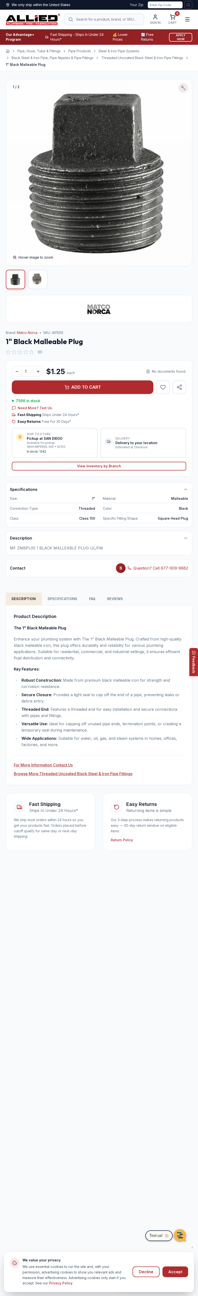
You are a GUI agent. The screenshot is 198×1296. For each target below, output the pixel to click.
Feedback (194, 664)
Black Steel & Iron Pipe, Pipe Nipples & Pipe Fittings (52, 58)
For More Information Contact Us (43, 765)
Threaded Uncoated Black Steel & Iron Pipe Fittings (142, 58)
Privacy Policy (60, 1283)
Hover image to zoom (36, 257)
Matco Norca (27, 333)
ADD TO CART (86, 387)
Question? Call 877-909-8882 (160, 568)
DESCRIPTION (24, 599)
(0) (40, 352)
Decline (146, 1271)
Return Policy (122, 840)
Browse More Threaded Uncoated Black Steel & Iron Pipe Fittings (73, 773)
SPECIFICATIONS (63, 599)
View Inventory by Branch (99, 466)
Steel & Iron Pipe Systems (119, 51)
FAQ (92, 599)
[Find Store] (188, 5)
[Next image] (183, 172)
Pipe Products (79, 51)
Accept (175, 1271)
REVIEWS (115, 599)
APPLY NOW (180, 37)
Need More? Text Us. (35, 408)
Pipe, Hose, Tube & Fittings (39, 51)
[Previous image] (15, 172)
